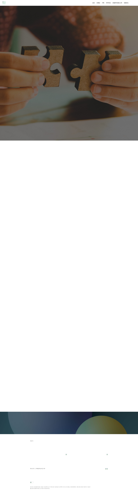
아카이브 (108, 3)
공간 (93, 3)
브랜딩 (98, 3)
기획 (103, 3)
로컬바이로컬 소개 (117, 3)
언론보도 (126, 3)
